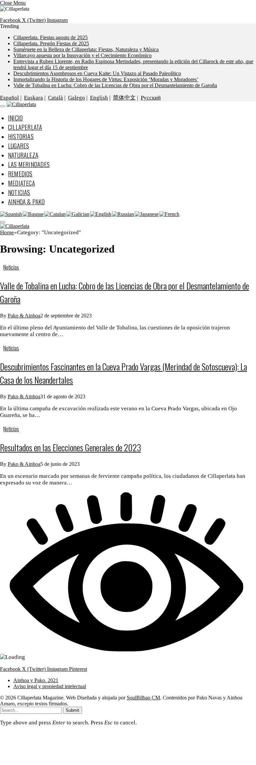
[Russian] (123, 214)
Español (9, 98)
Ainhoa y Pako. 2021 (35, 680)
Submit (72, 710)
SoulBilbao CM (143, 697)
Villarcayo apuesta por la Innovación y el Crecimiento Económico (82, 55)
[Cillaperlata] (21, 104)
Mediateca (21, 182)
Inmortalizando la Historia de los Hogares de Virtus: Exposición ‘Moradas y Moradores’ (105, 79)
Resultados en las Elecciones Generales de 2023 (70, 447)
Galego (76, 98)
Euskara (33, 98)
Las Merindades (29, 164)
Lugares (18, 145)
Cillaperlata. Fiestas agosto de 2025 (50, 37)
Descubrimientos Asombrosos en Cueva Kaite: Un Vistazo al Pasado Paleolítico (97, 73)
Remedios (20, 173)
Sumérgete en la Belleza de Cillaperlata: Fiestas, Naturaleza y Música (86, 49)
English (99, 98)
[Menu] (2, 106)
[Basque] (33, 214)
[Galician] (78, 214)
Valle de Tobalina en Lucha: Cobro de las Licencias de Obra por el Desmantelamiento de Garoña (115, 85)
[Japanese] (147, 214)
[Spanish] (11, 214)
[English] (101, 214)
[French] (169, 214)
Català (55, 98)
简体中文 (124, 98)
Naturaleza (23, 154)
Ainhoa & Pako (26, 201)
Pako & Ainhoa (24, 315)
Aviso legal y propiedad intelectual (49, 686)
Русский (151, 98)
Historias (21, 136)
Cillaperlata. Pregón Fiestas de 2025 (51, 43)
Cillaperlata (25, 126)
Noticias (19, 192)
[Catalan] (55, 214)
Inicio (15, 117)
